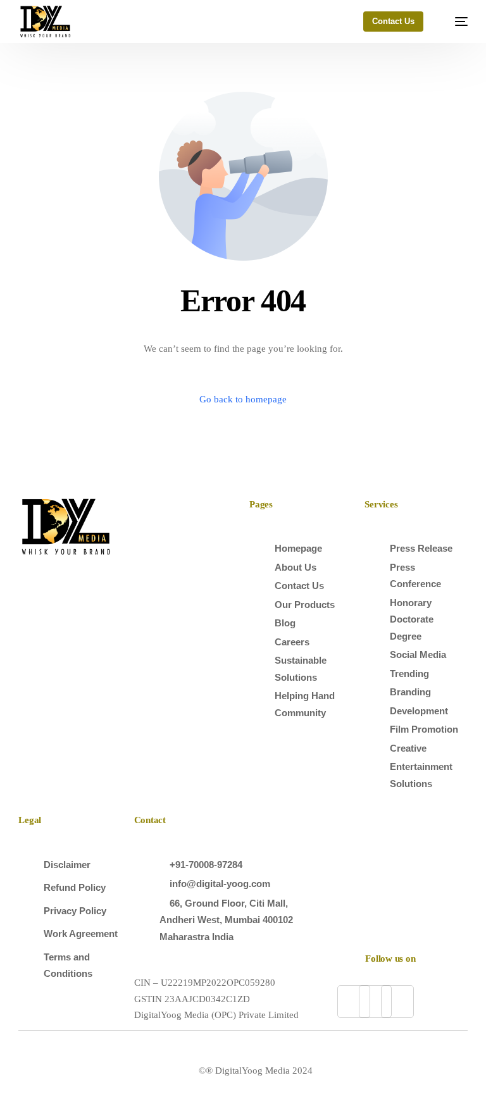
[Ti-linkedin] (353, 1001)
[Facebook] (375, 1001)
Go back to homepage (243, 399)
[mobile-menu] (455, 21)
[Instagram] (397, 1001)
